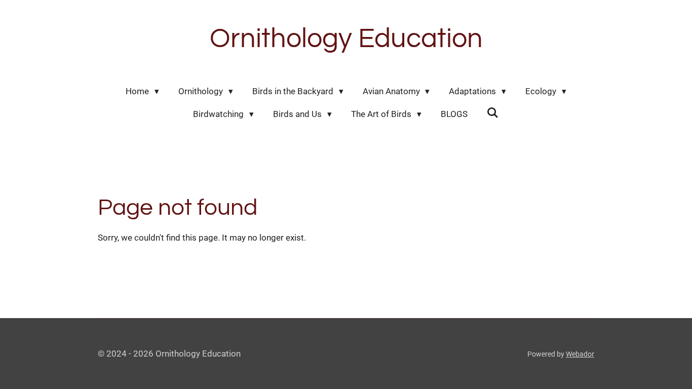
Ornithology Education (346, 39)
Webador (580, 354)
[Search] (493, 113)
